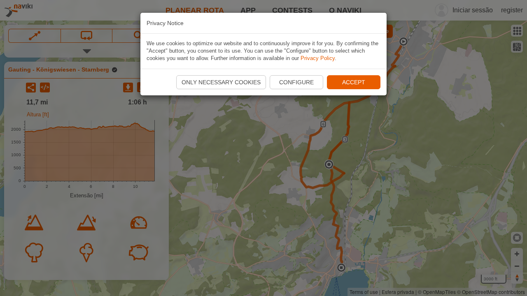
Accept (353, 82)
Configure (296, 82)
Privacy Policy (318, 58)
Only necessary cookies (221, 82)
